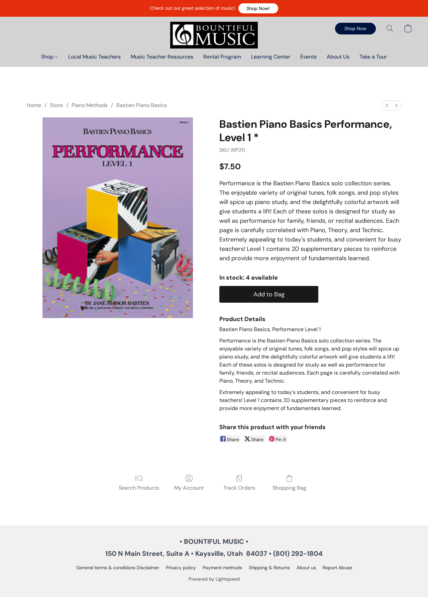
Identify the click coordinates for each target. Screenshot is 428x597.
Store (56, 105)
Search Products (139, 487)
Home (34, 105)
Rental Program (222, 56)
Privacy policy (181, 568)
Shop (48, 56)
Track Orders (239, 487)
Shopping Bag (289, 487)
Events (308, 56)
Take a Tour (373, 56)
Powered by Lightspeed (214, 579)
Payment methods (222, 568)
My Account (189, 487)
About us (306, 568)
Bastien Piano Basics (141, 105)
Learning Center (270, 56)
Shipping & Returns (269, 568)
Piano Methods (90, 105)
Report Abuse (337, 568)
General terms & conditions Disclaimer (117, 568)
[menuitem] (387, 105)
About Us (338, 56)
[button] (258, 8)
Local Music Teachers (94, 56)
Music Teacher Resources (162, 56)
